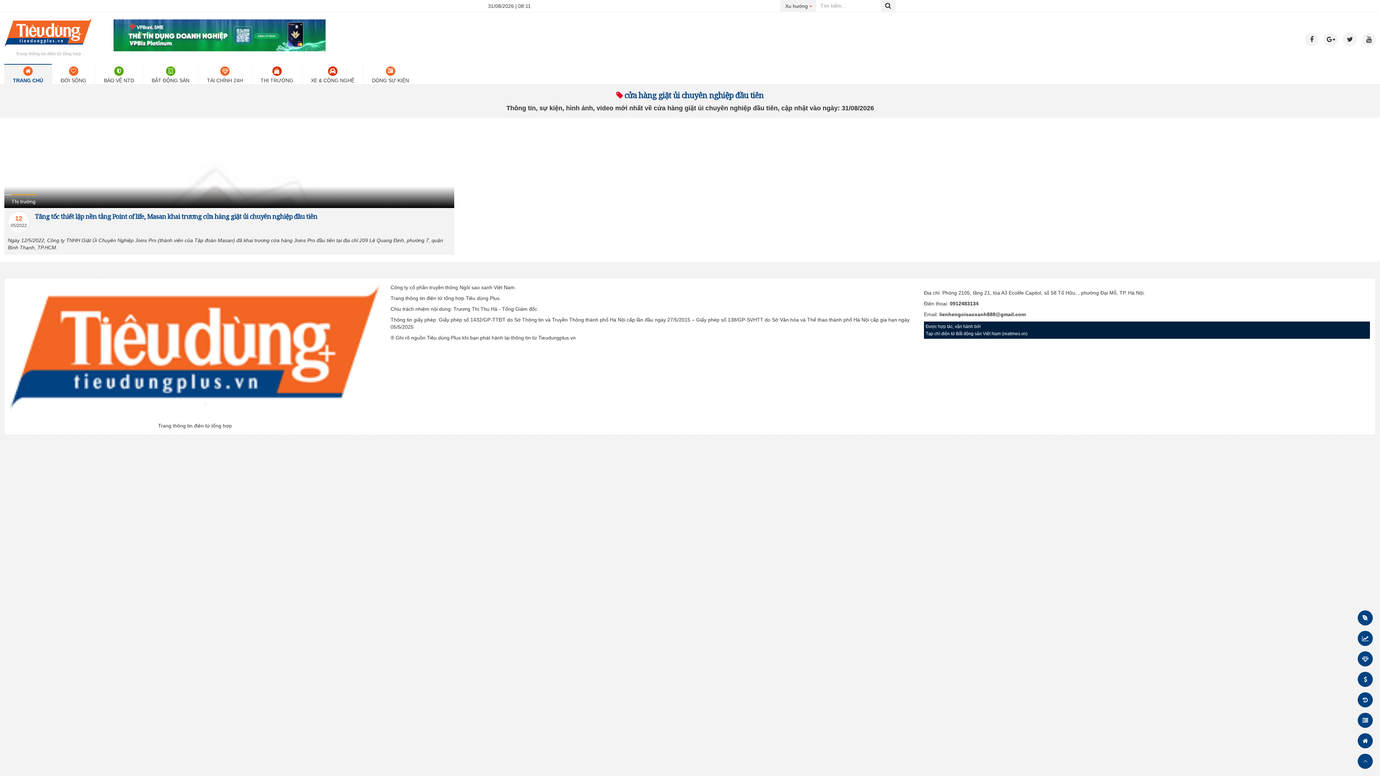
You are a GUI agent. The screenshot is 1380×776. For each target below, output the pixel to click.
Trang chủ (28, 80)
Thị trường (277, 80)
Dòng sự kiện (390, 80)
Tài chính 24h (225, 80)
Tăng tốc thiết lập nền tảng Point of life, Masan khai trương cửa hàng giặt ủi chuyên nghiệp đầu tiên (176, 216)
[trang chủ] (48, 48)
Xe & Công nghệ (332, 80)
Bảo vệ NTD (119, 80)
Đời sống (73, 80)
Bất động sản (170, 80)
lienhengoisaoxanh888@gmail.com (982, 314)
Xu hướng (800, 6)
